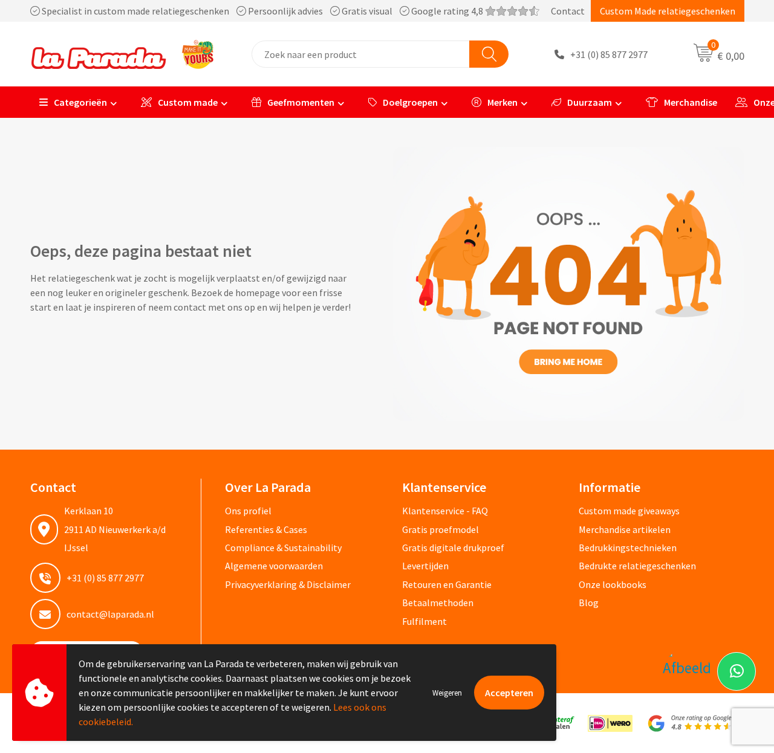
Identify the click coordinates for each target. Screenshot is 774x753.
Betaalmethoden (437, 602)
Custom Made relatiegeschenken (667, 11)
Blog (589, 602)
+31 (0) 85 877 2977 (609, 54)
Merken (502, 102)
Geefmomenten (300, 102)
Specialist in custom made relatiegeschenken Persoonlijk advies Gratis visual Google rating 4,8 (262, 11)
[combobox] (361, 54)
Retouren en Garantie (447, 584)
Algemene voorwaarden (274, 566)
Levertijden (425, 566)
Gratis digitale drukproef (453, 547)
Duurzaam (589, 102)
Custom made (188, 102)
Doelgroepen (410, 102)
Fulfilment (424, 621)
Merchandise (690, 102)
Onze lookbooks (612, 584)
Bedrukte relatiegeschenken (637, 566)
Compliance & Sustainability (283, 547)
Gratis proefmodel (440, 529)
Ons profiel (248, 511)
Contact (568, 11)
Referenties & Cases (266, 529)
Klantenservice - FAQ (445, 511)
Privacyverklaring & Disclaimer (288, 584)
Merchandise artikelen (625, 529)
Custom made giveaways (629, 511)
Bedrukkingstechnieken (628, 547)
